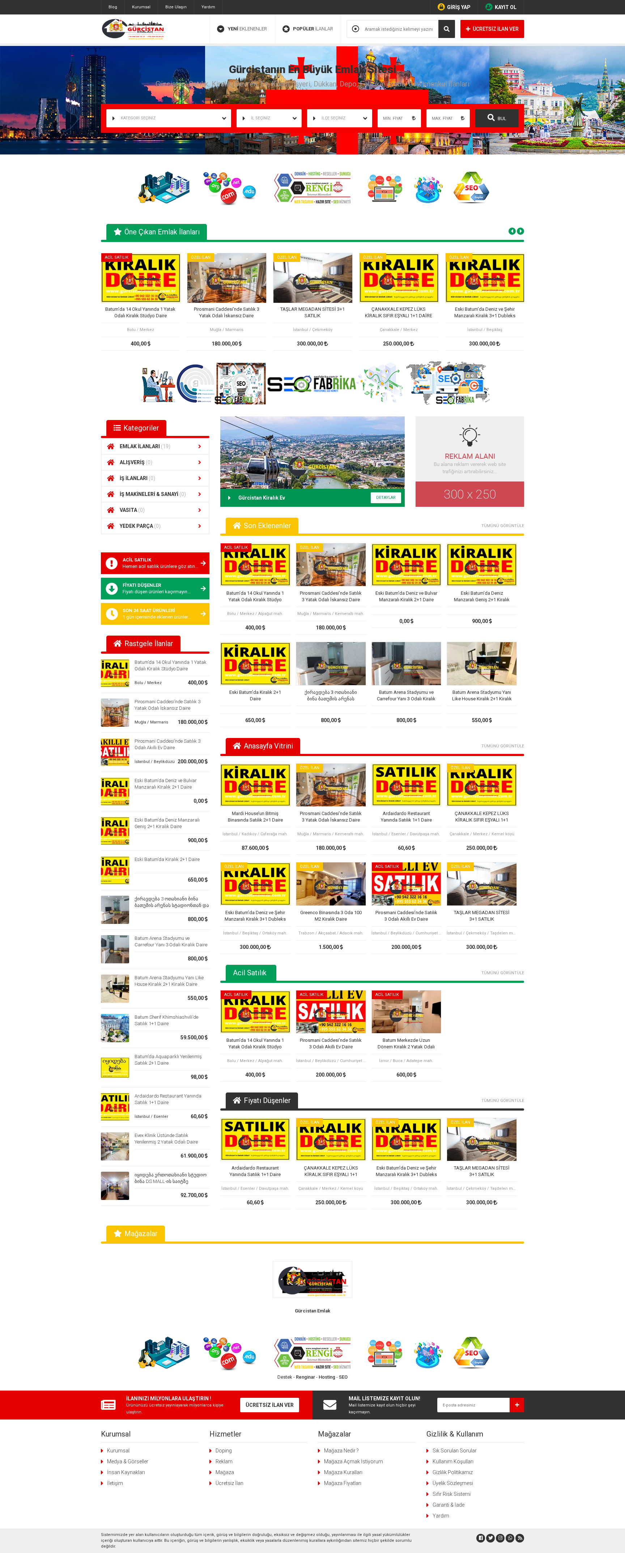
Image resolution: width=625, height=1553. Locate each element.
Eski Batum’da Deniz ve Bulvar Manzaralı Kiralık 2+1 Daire (406, 596)
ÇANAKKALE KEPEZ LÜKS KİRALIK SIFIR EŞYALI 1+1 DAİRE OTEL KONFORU (398, 312)
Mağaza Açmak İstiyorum (353, 1461)
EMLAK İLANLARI (145, 446)
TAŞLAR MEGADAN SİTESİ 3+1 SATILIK (312, 312)
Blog (113, 7)
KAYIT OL (505, 7)
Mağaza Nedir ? (341, 1451)
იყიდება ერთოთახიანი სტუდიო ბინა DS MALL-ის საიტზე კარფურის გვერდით (171, 1181)
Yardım (208, 7)
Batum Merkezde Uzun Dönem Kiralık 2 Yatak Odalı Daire (406, 1044)
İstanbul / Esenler (151, 1116)
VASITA (132, 510)
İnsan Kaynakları (126, 1472)
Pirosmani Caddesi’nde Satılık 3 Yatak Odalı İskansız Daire (226, 312)
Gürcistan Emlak (312, 1311)
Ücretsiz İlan (229, 1483)
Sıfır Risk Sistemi (452, 1494)
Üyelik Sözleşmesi (453, 1483)
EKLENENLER (247, 28)
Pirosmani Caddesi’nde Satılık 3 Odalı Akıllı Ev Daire (406, 916)
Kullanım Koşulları (453, 1461)
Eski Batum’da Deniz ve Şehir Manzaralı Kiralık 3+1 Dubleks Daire (484, 312)
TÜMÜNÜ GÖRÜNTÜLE (502, 526)
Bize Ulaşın (176, 7)
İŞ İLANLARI (137, 478)
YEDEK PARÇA (140, 526)
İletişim (115, 1483)
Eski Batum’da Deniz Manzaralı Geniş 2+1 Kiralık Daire (482, 596)
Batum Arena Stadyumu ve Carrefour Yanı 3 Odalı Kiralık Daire (406, 695)
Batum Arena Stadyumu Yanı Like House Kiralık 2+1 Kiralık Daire (482, 695)
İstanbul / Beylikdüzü (155, 761)
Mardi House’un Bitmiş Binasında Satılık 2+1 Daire (255, 817)
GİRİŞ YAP (459, 7)
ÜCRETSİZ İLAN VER (496, 29)
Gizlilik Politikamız (453, 1472)
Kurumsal (141, 7)
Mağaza (225, 1472)
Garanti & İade (448, 1505)
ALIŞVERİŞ (136, 462)
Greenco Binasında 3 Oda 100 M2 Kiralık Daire (331, 916)
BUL (501, 118)
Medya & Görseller (127, 1461)
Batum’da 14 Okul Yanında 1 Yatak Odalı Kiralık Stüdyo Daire (140, 312)
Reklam (224, 1461)
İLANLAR (313, 28)
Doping (224, 1451)
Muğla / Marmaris (151, 722)
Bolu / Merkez (148, 682)
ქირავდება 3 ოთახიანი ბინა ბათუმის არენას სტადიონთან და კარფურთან (172, 905)
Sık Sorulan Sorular (455, 1451)
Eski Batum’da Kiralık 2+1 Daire (167, 859)
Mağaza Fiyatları (342, 1483)
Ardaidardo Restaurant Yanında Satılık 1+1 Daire (406, 817)
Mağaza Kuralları (343, 1472)
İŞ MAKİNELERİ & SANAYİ (153, 494)
